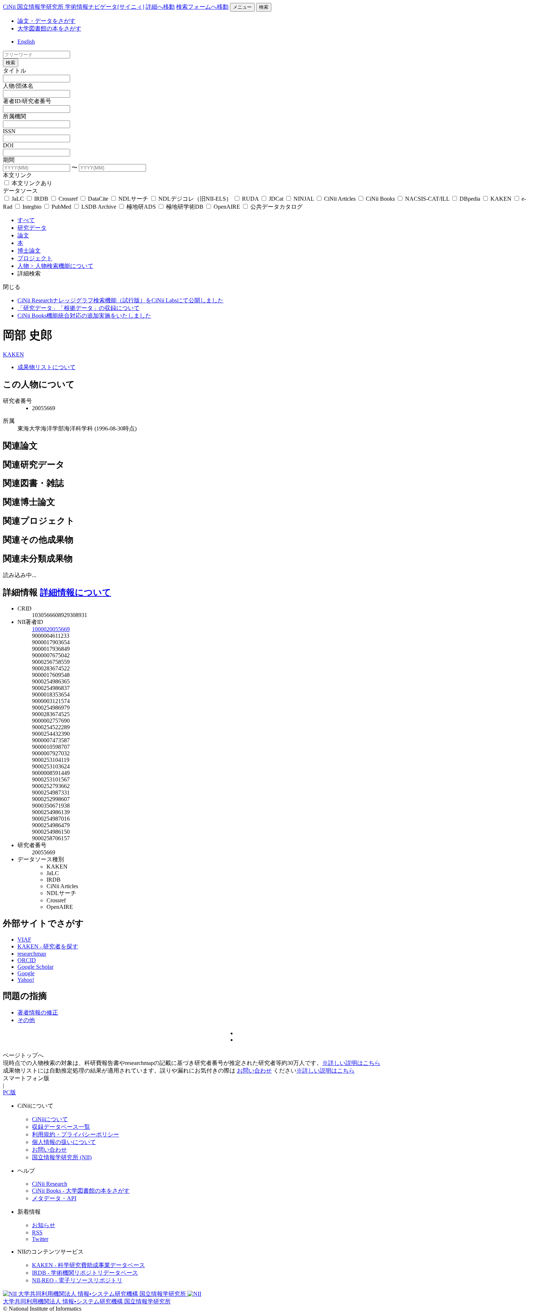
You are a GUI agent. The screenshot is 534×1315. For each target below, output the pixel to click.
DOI (8, 145)
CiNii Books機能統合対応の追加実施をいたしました (84, 316)
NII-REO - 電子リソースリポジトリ (77, 1280)
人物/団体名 (18, 86)
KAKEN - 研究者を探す (47, 946)
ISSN (9, 131)
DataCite (98, 199)
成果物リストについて (46, 367)
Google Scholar (35, 967)
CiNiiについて (50, 1119)
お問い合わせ (254, 1070)
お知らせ (43, 1225)
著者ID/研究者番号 (27, 101)
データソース (20, 191)
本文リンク (17, 175)
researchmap (31, 954)
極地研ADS (141, 207)
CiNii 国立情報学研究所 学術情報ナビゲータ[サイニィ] (73, 7)
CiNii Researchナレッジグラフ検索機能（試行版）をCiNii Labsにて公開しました (120, 300)
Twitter (40, 1239)
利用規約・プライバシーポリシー (75, 1134)
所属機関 (14, 116)
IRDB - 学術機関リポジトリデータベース (85, 1273)
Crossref (68, 199)
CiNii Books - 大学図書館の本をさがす (81, 1191)
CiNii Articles (340, 199)
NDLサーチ (133, 199)
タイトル (14, 71)
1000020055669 (51, 629)
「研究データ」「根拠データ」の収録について (78, 308)
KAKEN (501, 199)
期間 (9, 160)
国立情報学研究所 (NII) (62, 1157)
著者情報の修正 (37, 1012)
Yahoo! (25, 980)
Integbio (32, 207)
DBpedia (470, 199)
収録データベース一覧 (61, 1127)
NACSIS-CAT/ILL (427, 199)
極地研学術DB (185, 207)
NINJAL (303, 199)
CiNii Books (380, 199)
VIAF (24, 939)
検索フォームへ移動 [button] (202, 7)
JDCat (276, 199)
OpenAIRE (227, 207)
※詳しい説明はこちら (351, 1063)
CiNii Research (49, 1184)
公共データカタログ (276, 207)
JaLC (17, 199)
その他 (26, 1020)
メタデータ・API (54, 1198)
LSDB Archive (99, 207)
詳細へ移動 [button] (160, 7)
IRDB (41, 199)
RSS (37, 1232)
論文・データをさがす (46, 21)
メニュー (242, 7)
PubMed (61, 207)
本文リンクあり (31, 183)
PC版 (9, 1092)
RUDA (250, 199)
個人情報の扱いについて (64, 1142)
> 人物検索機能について (62, 266)
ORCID (26, 960)
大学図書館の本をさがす (49, 28)
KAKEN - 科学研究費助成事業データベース (88, 1265)
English (26, 41)
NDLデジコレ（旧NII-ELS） (195, 199)
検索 (263, 7)
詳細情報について (75, 592)
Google (26, 973)
